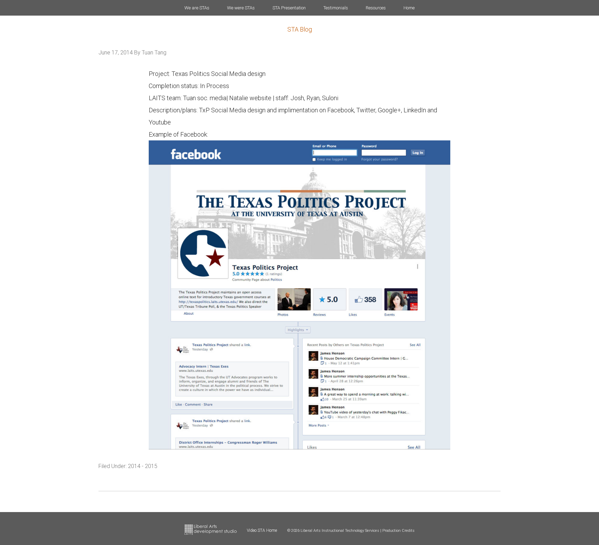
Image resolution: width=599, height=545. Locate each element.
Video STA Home (262, 530)
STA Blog (299, 29)
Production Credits (398, 530)
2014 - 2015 (142, 466)
